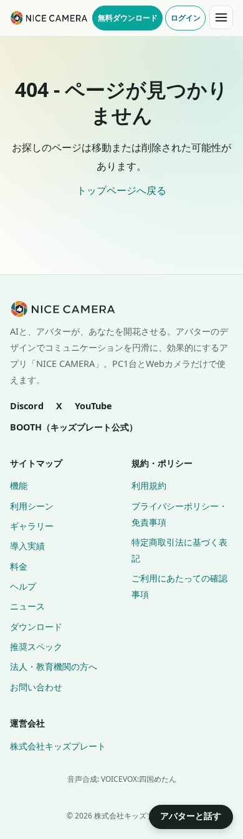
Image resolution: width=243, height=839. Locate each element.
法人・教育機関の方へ (53, 666)
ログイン (186, 17)
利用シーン (32, 506)
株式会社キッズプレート (58, 746)
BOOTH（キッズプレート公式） (74, 427)
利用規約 (148, 485)
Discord (27, 406)
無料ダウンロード (128, 17)
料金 (18, 566)
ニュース (27, 606)
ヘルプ (23, 586)
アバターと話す (190, 816)
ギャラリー (32, 526)
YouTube (93, 406)
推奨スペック (36, 646)
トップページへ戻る (121, 190)
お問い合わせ (36, 687)
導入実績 (27, 546)
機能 (18, 485)
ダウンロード (36, 627)
